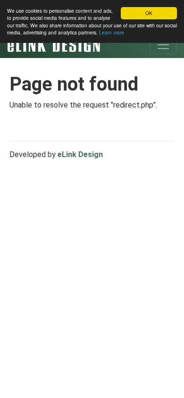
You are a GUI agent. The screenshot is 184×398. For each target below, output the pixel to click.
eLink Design (80, 154)
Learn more (111, 32)
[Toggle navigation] (163, 44)
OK (148, 13)
